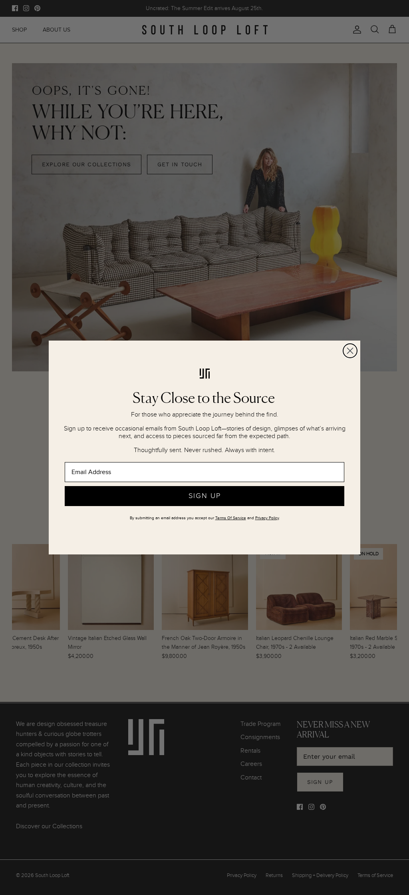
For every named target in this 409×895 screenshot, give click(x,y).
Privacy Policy (267, 518)
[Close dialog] (350, 351)
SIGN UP (205, 496)
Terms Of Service (230, 518)
